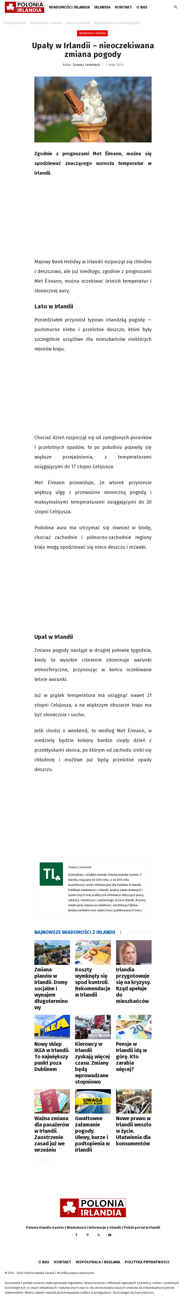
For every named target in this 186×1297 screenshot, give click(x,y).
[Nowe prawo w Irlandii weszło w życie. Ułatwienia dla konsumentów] (134, 1101)
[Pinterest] (87, 1235)
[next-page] (45, 1160)
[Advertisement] (93, 218)
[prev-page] (37, 1160)
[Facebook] (76, 1235)
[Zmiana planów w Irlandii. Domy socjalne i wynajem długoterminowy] (52, 952)
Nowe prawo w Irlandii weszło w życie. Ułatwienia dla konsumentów (133, 1131)
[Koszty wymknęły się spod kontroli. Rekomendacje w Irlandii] (93, 952)
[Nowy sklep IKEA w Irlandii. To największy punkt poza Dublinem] (52, 1027)
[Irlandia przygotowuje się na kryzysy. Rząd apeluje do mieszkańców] (134, 952)
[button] (175, 7)
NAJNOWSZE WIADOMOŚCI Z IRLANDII (74, 932)
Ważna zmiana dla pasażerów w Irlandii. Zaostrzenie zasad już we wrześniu (51, 1134)
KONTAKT (123, 7)
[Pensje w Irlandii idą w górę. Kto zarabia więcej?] (134, 1027)
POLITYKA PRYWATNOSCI (147, 1262)
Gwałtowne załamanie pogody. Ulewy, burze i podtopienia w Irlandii (92, 1134)
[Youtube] (110, 1235)
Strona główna (14, 23)
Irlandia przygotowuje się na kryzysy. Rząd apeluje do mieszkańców (133, 985)
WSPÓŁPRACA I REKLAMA (98, 1262)
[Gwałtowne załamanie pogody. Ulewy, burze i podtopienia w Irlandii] (93, 1101)
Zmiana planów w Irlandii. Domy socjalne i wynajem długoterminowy (51, 988)
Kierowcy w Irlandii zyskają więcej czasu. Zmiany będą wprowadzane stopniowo (92, 1063)
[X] (98, 1235)
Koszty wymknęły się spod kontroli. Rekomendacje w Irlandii (92, 982)
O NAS (141, 7)
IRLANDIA (102, 7)
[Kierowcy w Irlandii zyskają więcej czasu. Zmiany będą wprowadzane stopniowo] (93, 1027)
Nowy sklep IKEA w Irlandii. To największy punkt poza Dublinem (52, 1056)
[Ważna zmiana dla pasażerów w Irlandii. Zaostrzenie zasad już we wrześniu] (52, 1101)
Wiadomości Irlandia (69, 7)
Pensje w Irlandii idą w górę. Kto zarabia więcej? (131, 1056)
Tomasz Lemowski (86, 65)
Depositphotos (144, 1292)
